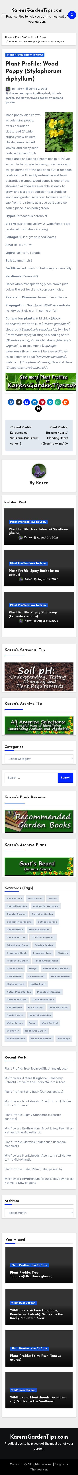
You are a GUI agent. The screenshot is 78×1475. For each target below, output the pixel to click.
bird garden (35, 898)
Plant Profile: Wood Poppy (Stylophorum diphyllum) (33, 71)
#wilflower (22, 98)
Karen (20, 88)
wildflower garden (35, 1031)
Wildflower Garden (23, 1302)
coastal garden (16, 914)
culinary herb (15, 929)
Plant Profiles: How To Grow (25, 54)
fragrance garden (17, 961)
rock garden (14, 1007)
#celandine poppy (20, 93)
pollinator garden (43, 999)
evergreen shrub (17, 953)
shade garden (15, 1015)
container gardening (19, 922)
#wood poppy (38, 98)
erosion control (44, 945)
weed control (50, 1023)
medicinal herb (15, 984)
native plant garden (19, 992)
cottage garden (47, 922)
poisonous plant (16, 999)
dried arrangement (43, 937)
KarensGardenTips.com (37, 10)
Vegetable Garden (40, 1015)
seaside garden (59, 1007)
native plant (38, 984)
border (53, 898)
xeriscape (64, 1038)
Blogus (59, 1464)
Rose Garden (35, 1007)
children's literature (45, 906)
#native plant (41, 93)
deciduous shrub (39, 929)
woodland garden (41, 1038)
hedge (33, 968)
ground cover (15, 968)
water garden (15, 1023)
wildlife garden (16, 1038)
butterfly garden (17, 906)
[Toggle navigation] (4, 15)
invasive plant (36, 976)
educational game (17, 945)
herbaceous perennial (56, 968)
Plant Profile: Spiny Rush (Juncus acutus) (34, 1091)
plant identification (49, 992)
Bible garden (14, 898)
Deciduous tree (16, 937)
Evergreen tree (42, 953)
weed (32, 1023)
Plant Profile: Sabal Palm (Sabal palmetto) (33, 1169)
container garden (42, 914)
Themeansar (38, 1469)
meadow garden (60, 976)
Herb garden (14, 976)
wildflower (13, 1031)
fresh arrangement (46, 961)
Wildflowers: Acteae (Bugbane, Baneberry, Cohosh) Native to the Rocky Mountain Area (36, 1314)
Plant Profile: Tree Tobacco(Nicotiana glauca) (36, 1068)
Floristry (63, 953)
